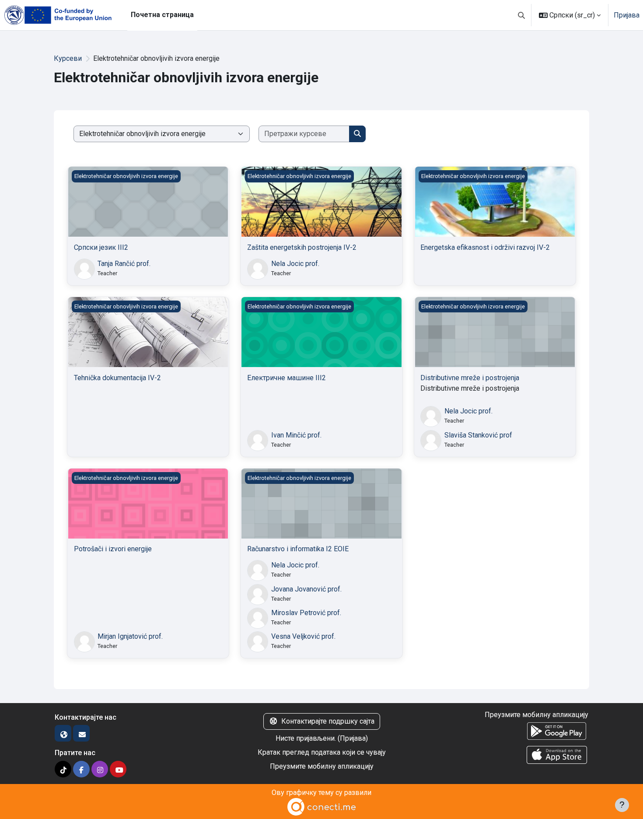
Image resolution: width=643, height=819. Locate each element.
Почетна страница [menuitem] (162, 14)
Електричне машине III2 (286, 378)
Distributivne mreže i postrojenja (469, 378)
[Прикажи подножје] (622, 805)
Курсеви (68, 58)
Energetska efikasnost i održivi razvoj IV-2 (485, 247)
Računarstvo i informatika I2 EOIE (298, 549)
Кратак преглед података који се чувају (322, 752)
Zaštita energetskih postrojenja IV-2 (301, 247)
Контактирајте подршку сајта (327, 721)
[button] (521, 15)
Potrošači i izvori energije (113, 549)
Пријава (627, 15)
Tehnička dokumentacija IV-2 (117, 378)
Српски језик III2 (101, 247)
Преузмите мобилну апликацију (322, 766)
